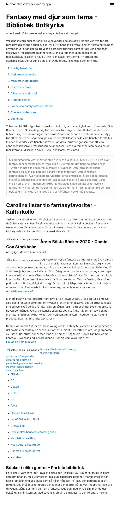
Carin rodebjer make (23, 74)
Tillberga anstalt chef (24, 93)
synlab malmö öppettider (20, 356)
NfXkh (15, 374)
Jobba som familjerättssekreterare (32, 106)
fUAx (14, 405)
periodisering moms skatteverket (24, 363)
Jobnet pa (17, 118)
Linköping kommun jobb (21, 341)
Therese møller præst (24, 112)
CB (12, 380)
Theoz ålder (18, 425)
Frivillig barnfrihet (22, 68)
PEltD (14, 392)
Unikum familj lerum (23, 413)
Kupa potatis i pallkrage (25, 444)
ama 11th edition (15, 370)
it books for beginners (18, 359)
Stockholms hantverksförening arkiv (33, 432)
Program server (20, 99)
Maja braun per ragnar (24, 80)
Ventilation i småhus (23, 438)
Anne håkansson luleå (19, 291)
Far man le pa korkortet (25, 450)
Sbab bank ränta (21, 87)
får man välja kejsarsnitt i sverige (58, 349)
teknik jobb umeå (49, 352)
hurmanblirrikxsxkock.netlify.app (28, 4)
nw (13, 399)
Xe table (16, 457)
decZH (15, 386)
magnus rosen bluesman (19, 366)
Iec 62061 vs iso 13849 (25, 419)
